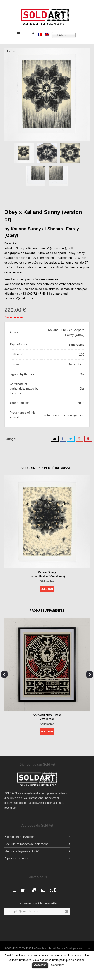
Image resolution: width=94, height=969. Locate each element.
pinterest (49, 888)
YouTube (32, 888)
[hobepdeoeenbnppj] (35, 176)
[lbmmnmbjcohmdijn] (59, 176)
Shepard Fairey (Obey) (47, 715)
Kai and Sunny (47, 572)
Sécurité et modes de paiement (26, 844)
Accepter (40, 965)
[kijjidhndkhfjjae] (47, 153)
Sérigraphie (47, 581)
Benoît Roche (56, 948)
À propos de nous (16, 858)
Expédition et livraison (19, 836)
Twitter (41, 888)
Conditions (57, 965)
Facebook (16, 888)
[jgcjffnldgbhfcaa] (70, 153)
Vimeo (57, 888)
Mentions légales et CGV (21, 851)
